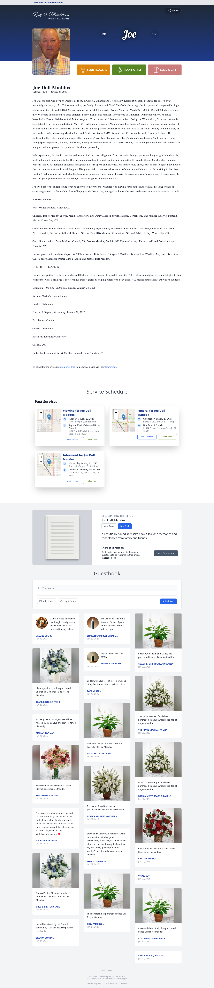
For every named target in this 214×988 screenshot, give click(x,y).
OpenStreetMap (110, 983)
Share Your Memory (166, 553)
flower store (111, 366)
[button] (49, 417)
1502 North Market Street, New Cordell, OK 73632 (84, 432)
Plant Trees (92, 439)
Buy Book (124, 526)
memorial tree (67, 366)
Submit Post (168, 601)
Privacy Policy (98, 979)
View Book (109, 526)
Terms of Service (115, 979)
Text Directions (72, 439)
